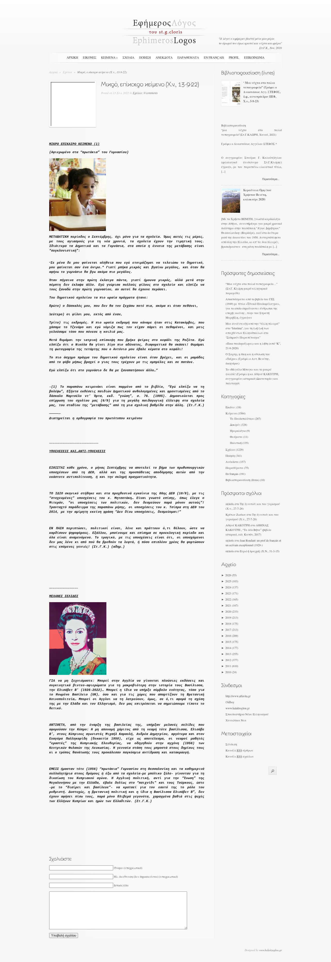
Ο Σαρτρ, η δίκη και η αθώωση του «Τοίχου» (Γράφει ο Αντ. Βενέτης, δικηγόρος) (248, 358)
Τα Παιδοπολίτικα (242, 418)
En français (214, 57)
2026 (231, 575)
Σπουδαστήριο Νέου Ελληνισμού (247, 714)
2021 (231, 605)
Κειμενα (109, 57)
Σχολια (128, 57)
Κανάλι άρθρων (239, 750)
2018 (231, 623)
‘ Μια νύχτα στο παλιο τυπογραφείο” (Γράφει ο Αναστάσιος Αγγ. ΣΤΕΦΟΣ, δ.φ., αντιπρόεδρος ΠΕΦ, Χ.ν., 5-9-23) (262, 92)
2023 (231, 593)
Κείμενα (231, 413)
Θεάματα (236, 437)
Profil (234, 57)
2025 (231, 581)
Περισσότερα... (270, 179)
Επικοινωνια (254, 57)
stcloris (230, 504)
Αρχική (72, 57)
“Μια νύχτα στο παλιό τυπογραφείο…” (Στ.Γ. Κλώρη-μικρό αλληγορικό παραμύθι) (251, 288)
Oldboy (230, 702)
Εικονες (89, 57)
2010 (231, 672)
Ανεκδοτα (164, 57)
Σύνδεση (231, 744)
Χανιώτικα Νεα (236, 720)
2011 (231, 666)
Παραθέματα (234, 468)
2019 (231, 617)
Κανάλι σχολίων (240, 756)
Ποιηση (145, 57)
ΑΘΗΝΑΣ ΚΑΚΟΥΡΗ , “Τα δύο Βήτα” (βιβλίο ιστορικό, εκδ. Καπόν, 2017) (248, 529)
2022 (231, 599)
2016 (231, 636)
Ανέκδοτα (232, 462)
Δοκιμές (235, 424)
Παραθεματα (188, 57)
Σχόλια (68, 72)
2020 (231, 611)
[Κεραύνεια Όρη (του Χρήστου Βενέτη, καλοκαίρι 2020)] (231, 211)
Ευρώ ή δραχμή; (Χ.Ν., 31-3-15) (259, 551)
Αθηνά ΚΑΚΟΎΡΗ (238, 525)
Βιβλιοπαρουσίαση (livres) (242, 480)
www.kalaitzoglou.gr (238, 708)
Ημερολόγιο (238, 431)
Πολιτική (236, 443)
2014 (231, 648)
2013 (231, 654)
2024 (231, 587)
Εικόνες (231, 407)
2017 (231, 629)
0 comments (151, 93)
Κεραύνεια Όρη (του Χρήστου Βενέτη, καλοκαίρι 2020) (257, 194)
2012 (231, 660)
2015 (231, 642)
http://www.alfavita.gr (238, 696)
